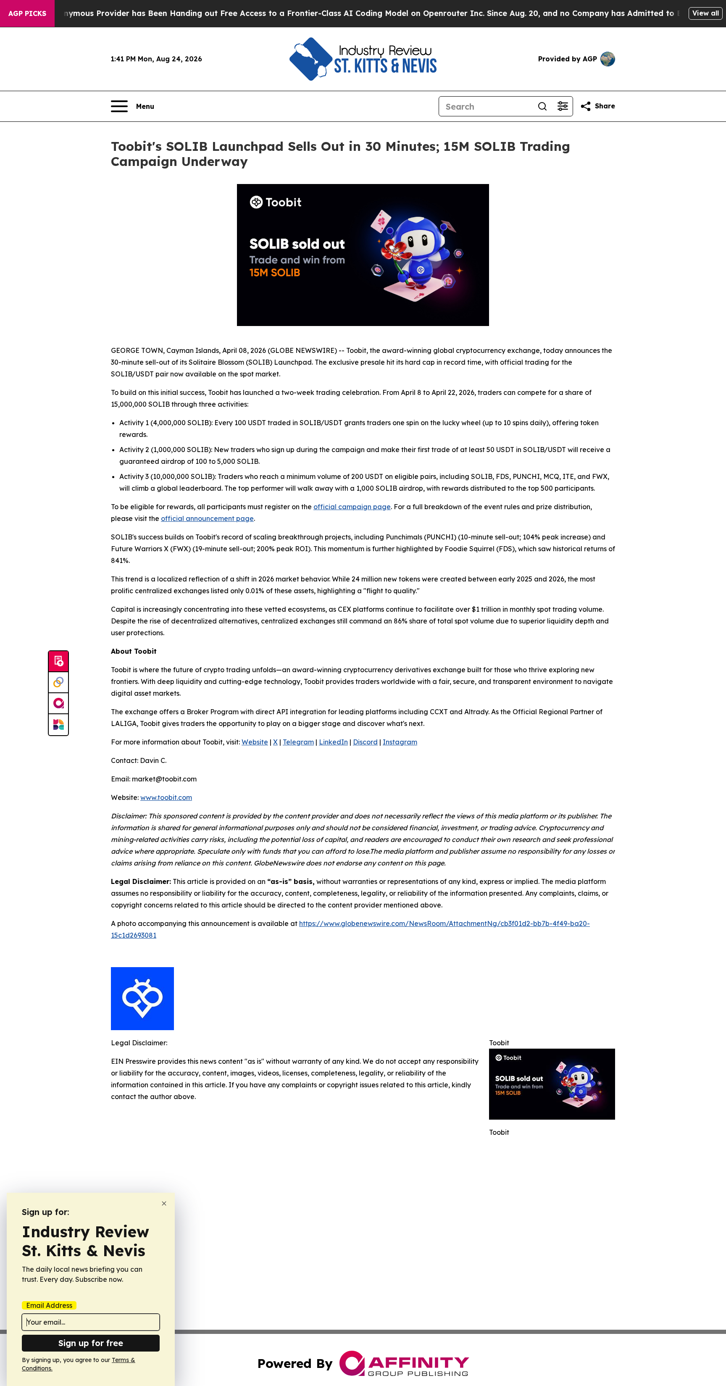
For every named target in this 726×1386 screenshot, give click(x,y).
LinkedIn (333, 742)
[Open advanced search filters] (562, 106)
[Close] (164, 1203)
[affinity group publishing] (58, 703)
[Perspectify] (58, 682)
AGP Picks (27, 13)
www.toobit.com (166, 797)
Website (255, 742)
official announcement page (207, 518)
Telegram (298, 742)
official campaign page (352, 506)
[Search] (542, 106)
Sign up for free (90, 1343)
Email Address (49, 1305)
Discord (365, 742)
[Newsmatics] (58, 724)
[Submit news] (58, 661)
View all (705, 13)
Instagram (400, 742)
